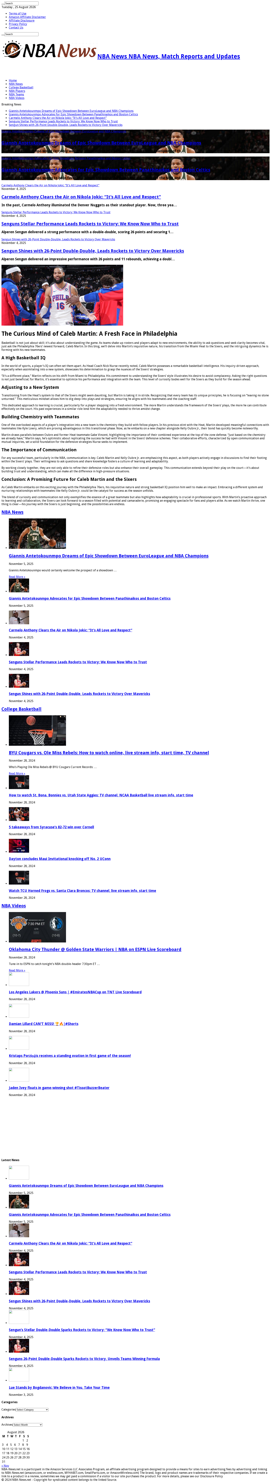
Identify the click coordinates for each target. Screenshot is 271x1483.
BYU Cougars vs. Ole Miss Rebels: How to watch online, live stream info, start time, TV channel (109, 752)
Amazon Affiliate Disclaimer (27, 17)
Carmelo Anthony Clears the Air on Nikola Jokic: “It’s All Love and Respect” (58, 118)
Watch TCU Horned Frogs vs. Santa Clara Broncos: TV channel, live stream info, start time (82, 891)
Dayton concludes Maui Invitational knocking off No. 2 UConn (60, 859)
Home (13, 80)
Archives (7, 1424)
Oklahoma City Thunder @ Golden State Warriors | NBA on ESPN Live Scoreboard (95, 949)
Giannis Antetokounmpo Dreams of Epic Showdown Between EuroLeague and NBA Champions (71, 111)
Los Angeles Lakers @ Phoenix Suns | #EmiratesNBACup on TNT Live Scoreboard (75, 992)
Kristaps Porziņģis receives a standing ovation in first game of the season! (70, 1056)
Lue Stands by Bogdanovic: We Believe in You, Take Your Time (59, 1388)
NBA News (16, 84)
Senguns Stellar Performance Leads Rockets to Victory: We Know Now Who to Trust (63, 121)
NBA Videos (16, 98)
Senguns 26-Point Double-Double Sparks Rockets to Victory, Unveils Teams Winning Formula (84, 1359)
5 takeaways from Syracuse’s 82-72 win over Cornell (51, 827)
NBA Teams (16, 94)
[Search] (2, 4)
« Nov (5, 1466)
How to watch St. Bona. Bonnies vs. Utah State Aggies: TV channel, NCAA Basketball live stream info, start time (101, 795)
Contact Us (16, 27)
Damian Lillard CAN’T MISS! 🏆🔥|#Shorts (43, 1024)
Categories (8, 1409)
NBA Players (17, 91)
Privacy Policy (18, 24)
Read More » (17, 577)
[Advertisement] (44, 69)
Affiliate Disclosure (21, 20)
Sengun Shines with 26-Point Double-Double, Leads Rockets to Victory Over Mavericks (65, 125)
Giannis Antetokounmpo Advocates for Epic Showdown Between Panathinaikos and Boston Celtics (73, 114)
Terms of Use (17, 13)
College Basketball (21, 87)
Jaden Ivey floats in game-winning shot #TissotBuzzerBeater (59, 1088)
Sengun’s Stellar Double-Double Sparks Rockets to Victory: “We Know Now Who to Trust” (82, 1330)
